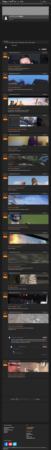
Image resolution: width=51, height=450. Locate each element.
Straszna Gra (29, 437)
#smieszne (5, 4)
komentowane (21, 42)
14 (33, 399)
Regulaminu (5, 448)
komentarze (25, 64)
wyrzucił (16, 42)
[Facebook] (6, 444)
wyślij (44, 49)
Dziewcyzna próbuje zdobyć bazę (18, 227)
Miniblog (21, 1)
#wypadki (41, 4)
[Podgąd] (30, 351)
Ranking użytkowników (9, 427)
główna (29, 42)
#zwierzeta (32, 4)
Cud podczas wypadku (14, 246)
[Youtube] (10, 444)
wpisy (10, 42)
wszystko (6, 42)
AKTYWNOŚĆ (5, 41)
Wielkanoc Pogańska (14, 108)
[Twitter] (15, 444)
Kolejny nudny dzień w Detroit (17, 129)
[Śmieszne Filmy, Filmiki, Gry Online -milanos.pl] (5, 1)
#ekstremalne (16, 4)
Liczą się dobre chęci (14, 87)
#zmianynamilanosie (30, 438)
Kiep (27, 435)
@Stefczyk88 (16, 349)
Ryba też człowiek (13, 207)
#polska (22, 4)
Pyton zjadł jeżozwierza (15, 326)
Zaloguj (44, 1)
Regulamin (6, 428)
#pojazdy (27, 4)
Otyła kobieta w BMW (14, 306)
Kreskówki (28, 433)
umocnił (12, 42)
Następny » (38, 399)
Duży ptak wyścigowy (14, 266)
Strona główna (30, 427)
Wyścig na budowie (13, 168)
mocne (5, 56)
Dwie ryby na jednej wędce (16, 188)
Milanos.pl (15, 447)
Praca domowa (29, 434)
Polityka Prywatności (8, 429)
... (31, 399)
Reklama (6, 431)
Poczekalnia (10, 1)
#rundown (10, 4)
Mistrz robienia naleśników (16, 375)
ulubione (33, 42)
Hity (18, 1)
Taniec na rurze (12, 149)
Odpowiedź (43, 344)
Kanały (15, 1)
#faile (36, 4)
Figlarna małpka (13, 287)
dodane (26, 42)
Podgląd (14, 353)
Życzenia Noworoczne (14, 66)
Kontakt (5, 432)
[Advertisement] (25, 31)
